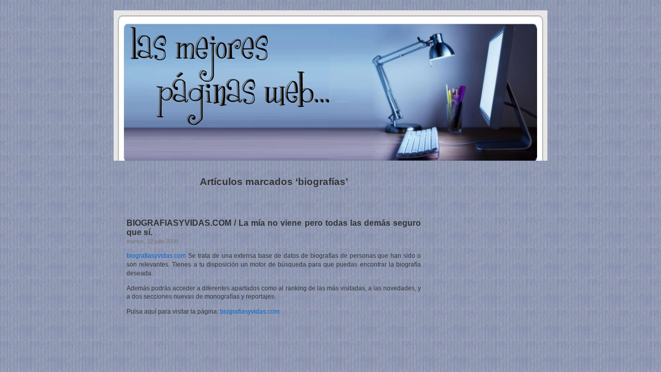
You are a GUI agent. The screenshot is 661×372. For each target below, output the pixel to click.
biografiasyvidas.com (156, 255)
